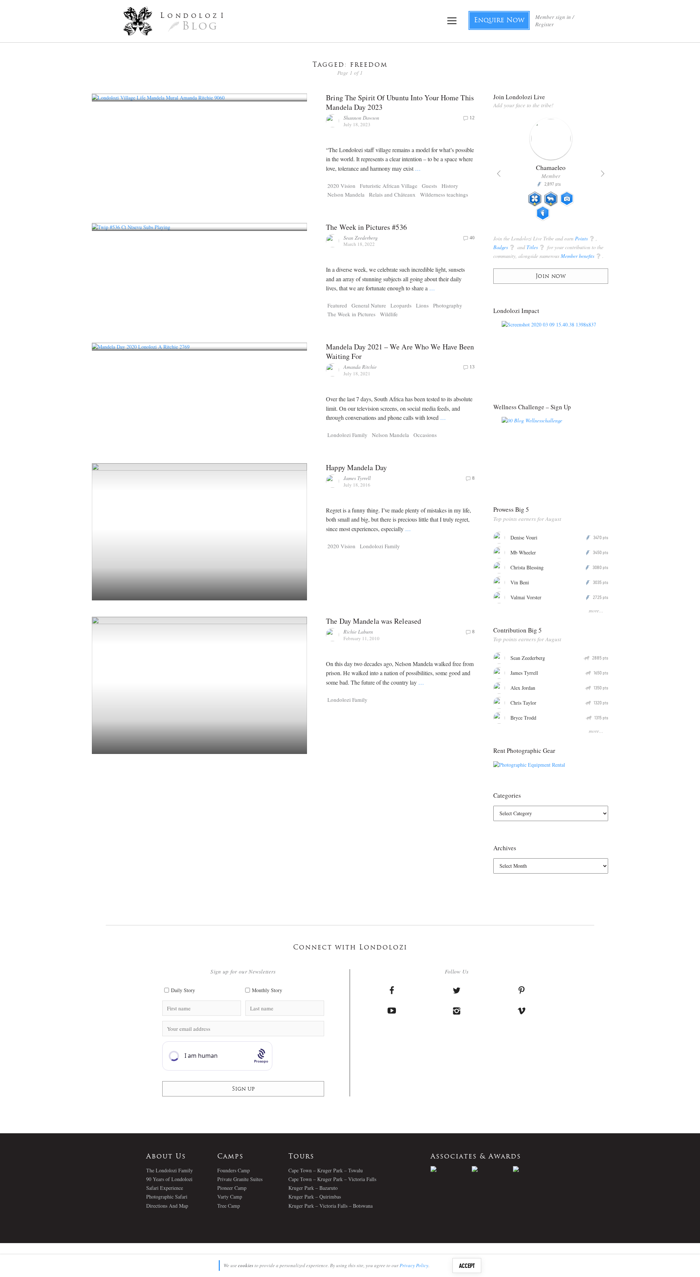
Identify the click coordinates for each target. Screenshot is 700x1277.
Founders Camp (233, 1170)
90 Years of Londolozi (169, 1179)
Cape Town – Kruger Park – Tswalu (325, 1170)
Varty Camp (229, 1196)
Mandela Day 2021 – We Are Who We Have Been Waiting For (400, 351)
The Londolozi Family (169, 1170)
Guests (429, 185)
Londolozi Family (347, 434)
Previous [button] (498, 173)
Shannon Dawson (361, 117)
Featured (337, 305)
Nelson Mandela (346, 194)
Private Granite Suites (239, 1179)
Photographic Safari (166, 1196)
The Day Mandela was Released (373, 621)
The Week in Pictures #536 (366, 227)
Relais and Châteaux (392, 194)
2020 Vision (341, 185)
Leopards (401, 305)
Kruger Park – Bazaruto (313, 1187)
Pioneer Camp (231, 1187)
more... (596, 610)
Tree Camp (228, 1205)
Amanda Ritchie (360, 366)
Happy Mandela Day (356, 467)
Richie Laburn (358, 631)
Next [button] (602, 173)
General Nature (368, 305)
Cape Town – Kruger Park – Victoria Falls (332, 1179)
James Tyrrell (357, 478)
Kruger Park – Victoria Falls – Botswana (330, 1205)
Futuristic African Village (388, 185)
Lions (422, 305)
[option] (550, 172)
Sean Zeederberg (360, 237)
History (450, 185)
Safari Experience (164, 1187)
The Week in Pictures (351, 314)
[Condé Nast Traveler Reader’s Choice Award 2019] (451, 1169)
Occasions (425, 434)
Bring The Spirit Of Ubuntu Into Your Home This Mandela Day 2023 (400, 102)
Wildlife (389, 314)
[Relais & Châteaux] (533, 1169)
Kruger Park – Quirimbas (314, 1196)
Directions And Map (167, 1205)
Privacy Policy (414, 1265)
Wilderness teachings (444, 194)
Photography (447, 305)
